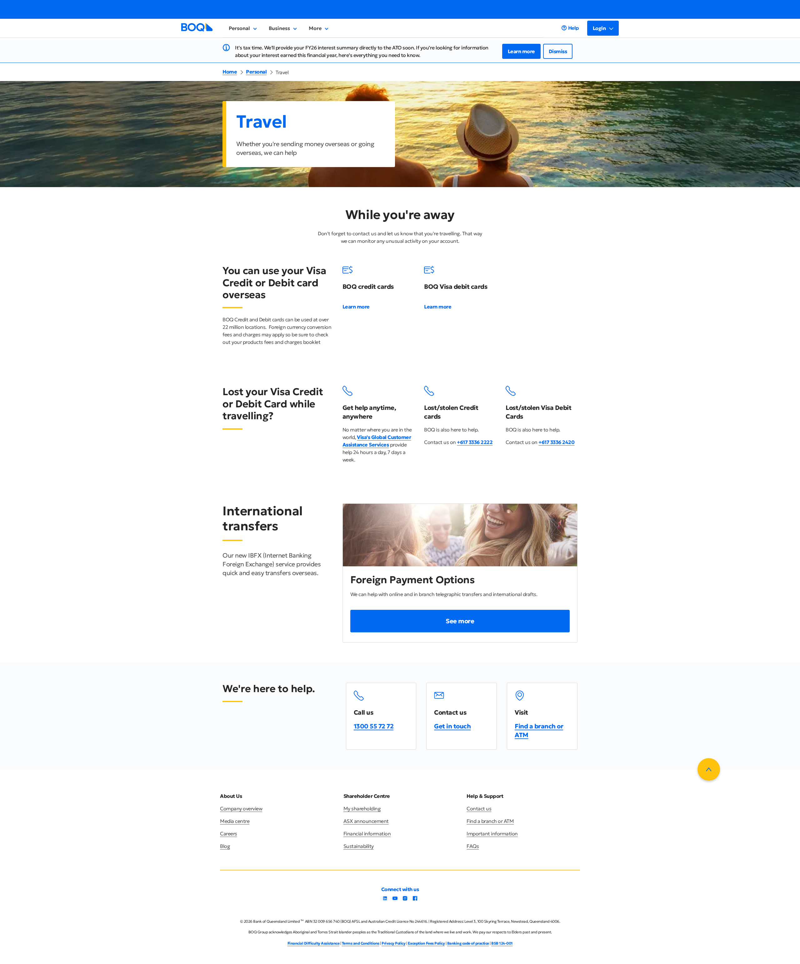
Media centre (234, 821)
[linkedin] (385, 900)
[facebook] (415, 900)
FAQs (473, 846)
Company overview (241, 808)
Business (279, 28)
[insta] (405, 900)
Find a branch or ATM (490, 821)
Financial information (367, 833)
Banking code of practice (468, 943)
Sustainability (358, 846)
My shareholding (362, 808)
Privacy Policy (393, 943)
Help (573, 27)
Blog (225, 846)
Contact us (479, 808)
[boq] (196, 30)
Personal (256, 72)
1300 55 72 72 (374, 726)
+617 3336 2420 (556, 442)
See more (460, 621)
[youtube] (395, 900)
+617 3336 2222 (474, 442)
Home (229, 72)
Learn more (521, 51)
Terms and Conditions (360, 943)
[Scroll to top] (709, 769)
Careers (228, 833)
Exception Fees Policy (426, 943)
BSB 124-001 (502, 943)
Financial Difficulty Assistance (314, 943)
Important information (492, 833)
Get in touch (452, 726)
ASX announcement (366, 821)
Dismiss (558, 51)
